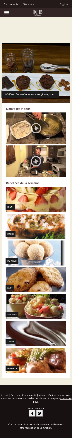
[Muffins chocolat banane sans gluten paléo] (36, 73)
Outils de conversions (59, 395)
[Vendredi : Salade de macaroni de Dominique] (36, 306)
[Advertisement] (36, 31)
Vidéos (42, 395)
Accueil (4, 395)
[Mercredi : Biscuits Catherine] (36, 253)
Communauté (29, 395)
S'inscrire (28, 4)
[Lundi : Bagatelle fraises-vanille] (36, 199)
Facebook (32, 413)
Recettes (15, 395)
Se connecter (12, 4)
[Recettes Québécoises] (36, 12)
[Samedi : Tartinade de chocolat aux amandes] (36, 333)
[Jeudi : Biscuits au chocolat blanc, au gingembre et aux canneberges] (36, 279)
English (63, 4)
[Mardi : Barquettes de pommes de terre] (36, 226)
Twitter (39, 413)
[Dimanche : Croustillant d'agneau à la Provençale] (36, 360)
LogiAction (45, 427)
